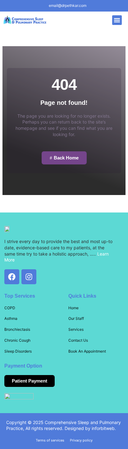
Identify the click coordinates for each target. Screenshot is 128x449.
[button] (117, 20)
